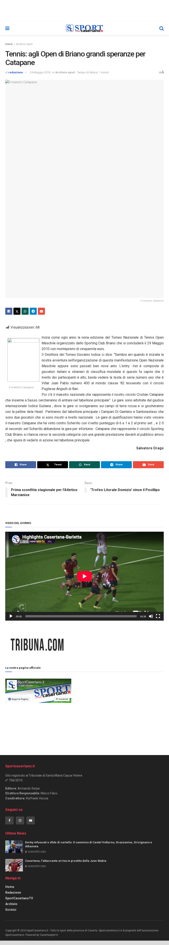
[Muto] (151, 616)
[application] (84, 576)
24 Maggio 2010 (40, 72)
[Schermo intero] (158, 616)
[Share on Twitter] (16, 311)
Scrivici (10, 909)
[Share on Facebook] (8, 311)
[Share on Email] (41, 311)
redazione (15, 72)
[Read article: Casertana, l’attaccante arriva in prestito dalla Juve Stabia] (14, 865)
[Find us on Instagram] (20, 820)
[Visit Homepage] (84, 28)
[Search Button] (161, 28)
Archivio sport (24, 44)
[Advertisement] (117, 708)
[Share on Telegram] (33, 311)
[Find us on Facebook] (9, 820)
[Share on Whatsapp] (25, 311)
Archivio (11, 904)
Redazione (13, 892)
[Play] (11, 616)
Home (9, 44)
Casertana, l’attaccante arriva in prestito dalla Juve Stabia (65, 860)
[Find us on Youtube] (30, 820)
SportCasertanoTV (19, 898)
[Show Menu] (7, 28)
